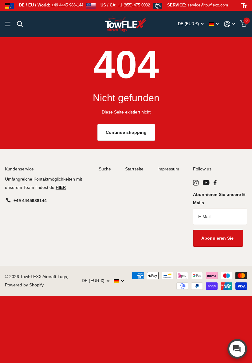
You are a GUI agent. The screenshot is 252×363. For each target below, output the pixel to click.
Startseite (134, 168)
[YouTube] (206, 182)
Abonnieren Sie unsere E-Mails (219, 198)
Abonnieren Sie (218, 238)
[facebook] (215, 182)
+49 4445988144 (30, 200)
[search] (20, 24)
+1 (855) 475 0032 (134, 5)
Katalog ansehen (8, 24)
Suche (105, 168)
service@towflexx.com (207, 5)
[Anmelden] (229, 24)
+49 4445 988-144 (67, 5)
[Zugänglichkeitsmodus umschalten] (244, 6)
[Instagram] (196, 182)
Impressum (168, 168)
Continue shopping (126, 132)
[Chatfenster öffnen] (237, 349)
